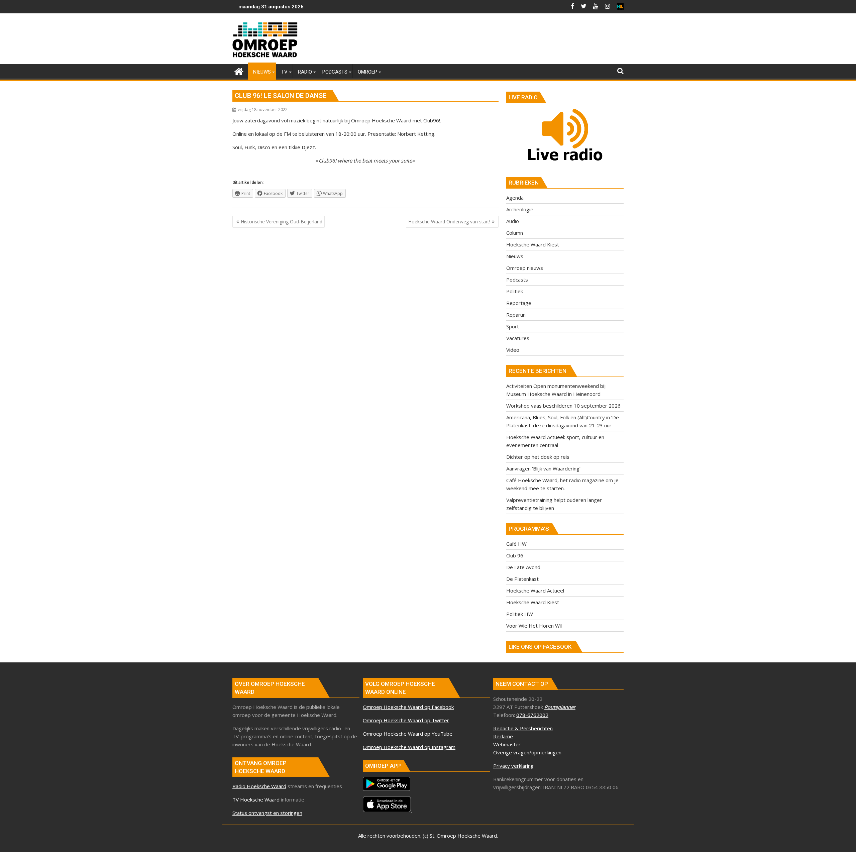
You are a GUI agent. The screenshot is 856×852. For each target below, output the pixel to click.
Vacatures (517, 338)
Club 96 (514, 555)
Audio (512, 221)
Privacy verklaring (513, 765)
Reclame (503, 736)
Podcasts (517, 279)
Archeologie (519, 209)
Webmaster (507, 744)
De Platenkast (522, 578)
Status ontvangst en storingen (267, 813)
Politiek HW (519, 614)
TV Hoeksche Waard (256, 799)
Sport (512, 326)
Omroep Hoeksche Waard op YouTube (407, 733)
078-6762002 (532, 715)
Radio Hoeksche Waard (259, 786)
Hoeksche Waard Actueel (535, 590)
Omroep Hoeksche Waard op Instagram (409, 747)
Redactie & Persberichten (523, 728)
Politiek (514, 291)
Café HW (516, 543)
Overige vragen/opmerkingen (527, 752)
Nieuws (514, 256)
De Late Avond (523, 567)
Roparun (516, 314)
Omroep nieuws (524, 267)
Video (512, 349)
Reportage (518, 303)
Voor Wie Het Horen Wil (534, 625)
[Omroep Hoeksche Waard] (239, 70)
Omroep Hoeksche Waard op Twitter (406, 720)
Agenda (515, 197)
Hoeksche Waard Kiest (532, 244)
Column (514, 232)
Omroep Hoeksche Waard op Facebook (408, 707)
